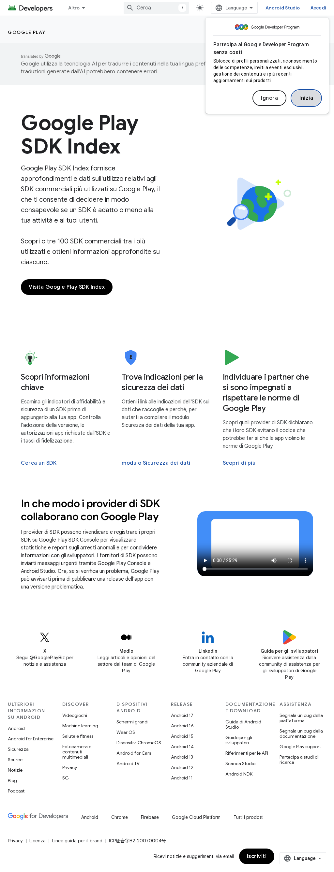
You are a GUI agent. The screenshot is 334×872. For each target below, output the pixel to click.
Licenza (37, 840)
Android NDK (238, 774)
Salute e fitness (77, 736)
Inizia (306, 98)
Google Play (27, 32)
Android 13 (182, 757)
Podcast (16, 791)
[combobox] (156, 8)
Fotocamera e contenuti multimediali (76, 752)
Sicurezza (18, 749)
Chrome (119, 817)
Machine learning (80, 726)
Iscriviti (257, 856)
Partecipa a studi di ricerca (299, 759)
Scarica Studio (240, 763)
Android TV (128, 763)
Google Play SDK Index (79, 134)
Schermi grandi (132, 722)
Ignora (269, 98)
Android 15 (182, 736)
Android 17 (182, 715)
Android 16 (182, 726)
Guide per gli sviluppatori (238, 740)
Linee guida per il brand (77, 840)
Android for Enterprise (30, 739)
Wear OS (125, 732)
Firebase (150, 817)
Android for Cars (133, 753)
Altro (74, 8)
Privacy (69, 767)
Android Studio (283, 8)
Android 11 (182, 778)
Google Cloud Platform (196, 817)
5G (65, 778)
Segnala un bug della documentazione (301, 733)
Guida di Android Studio (243, 724)
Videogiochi (74, 715)
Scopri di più (239, 463)
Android (16, 728)
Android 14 (182, 746)
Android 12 (182, 767)
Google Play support (300, 746)
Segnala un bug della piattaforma (301, 717)
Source (15, 760)
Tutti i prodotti (249, 817)
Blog (12, 780)
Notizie (15, 770)
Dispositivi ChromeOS (138, 743)
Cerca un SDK (38, 463)
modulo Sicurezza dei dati (156, 463)
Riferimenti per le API (246, 753)
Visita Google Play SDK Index (67, 287)
